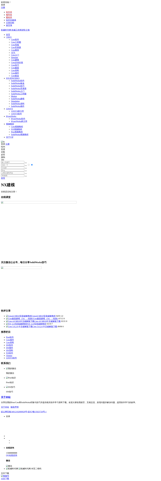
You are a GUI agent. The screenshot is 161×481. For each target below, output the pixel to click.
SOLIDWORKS (12, 78)
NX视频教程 (16, 129)
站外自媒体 (11, 20)
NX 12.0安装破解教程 (36, 324)
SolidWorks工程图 (18, 94)
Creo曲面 (15, 68)
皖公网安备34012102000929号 (14, 412)
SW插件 (9, 348)
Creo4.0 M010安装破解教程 (44, 316)
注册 (3, 7)
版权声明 (15, 407)
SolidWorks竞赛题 (18, 88)
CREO (9, 37)
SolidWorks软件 (17, 81)
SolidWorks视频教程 (19, 134)
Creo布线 (15, 45)
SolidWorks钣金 (17, 83)
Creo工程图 (16, 42)
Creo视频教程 (17, 127)
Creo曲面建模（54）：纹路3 (45, 319)
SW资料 (9, 350)
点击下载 (5, 478)
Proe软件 (10, 337)
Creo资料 (15, 70)
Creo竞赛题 (16, 47)
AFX (13, 53)
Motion (14, 96)
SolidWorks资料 (17, 104)
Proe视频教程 (17, 132)
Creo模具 (15, 50)
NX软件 (9, 353)
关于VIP (9, 137)
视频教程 (10, 124)
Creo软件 (15, 39)
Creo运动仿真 (17, 62)
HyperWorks (11, 116)
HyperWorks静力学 (19, 121)
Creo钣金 (15, 76)
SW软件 (9, 345)
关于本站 (6, 397)
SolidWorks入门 (17, 91)
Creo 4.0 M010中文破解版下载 (47, 321)
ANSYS (9, 109)
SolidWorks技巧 (17, 86)
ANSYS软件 (16, 114)
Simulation (15, 101)
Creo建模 (15, 60)
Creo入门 (15, 55)
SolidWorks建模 (17, 99)
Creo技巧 (15, 65)
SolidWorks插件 (17, 106)
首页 (8, 35)
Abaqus (9, 355)
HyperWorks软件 (18, 119)
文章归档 (10, 23)
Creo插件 (15, 73)
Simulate (14, 57)
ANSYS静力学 (17, 111)
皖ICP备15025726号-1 (37, 412)
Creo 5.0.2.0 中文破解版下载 (45, 326)
